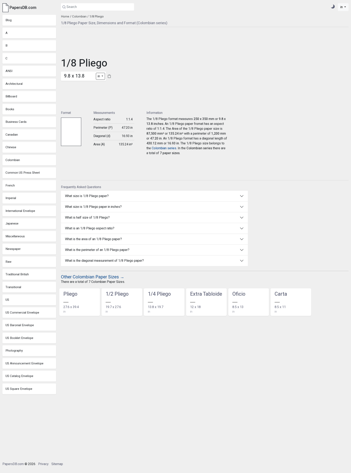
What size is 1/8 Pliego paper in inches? (93, 206)
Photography (14, 350)
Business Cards (16, 122)
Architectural (14, 84)
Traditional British (17, 274)
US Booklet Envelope (19, 338)
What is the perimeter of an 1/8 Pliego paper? (97, 249)
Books (9, 109)
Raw (8, 261)
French (10, 185)
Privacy (43, 464)
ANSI (8, 71)
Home (65, 16)
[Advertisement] (146, 68)
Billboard (11, 96)
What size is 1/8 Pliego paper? (87, 196)
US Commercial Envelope (22, 312)
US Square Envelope (18, 389)
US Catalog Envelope (19, 376)
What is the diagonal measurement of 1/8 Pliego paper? (104, 260)
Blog (8, 20)
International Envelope (20, 211)
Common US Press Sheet (22, 172)
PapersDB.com (13, 464)
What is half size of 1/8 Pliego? (87, 217)
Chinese (10, 147)
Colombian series (164, 148)
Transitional (13, 287)
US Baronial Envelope (19, 325)
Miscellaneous (15, 236)
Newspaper (13, 249)
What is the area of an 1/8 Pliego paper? (93, 239)
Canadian (11, 134)
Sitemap (57, 464)
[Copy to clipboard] (109, 76)
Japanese (11, 223)
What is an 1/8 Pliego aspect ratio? (89, 228)
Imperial (10, 198)
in (341, 7)
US (7, 300)
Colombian (12, 160)
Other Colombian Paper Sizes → (92, 277)
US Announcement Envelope (24, 363)
